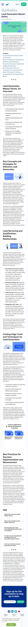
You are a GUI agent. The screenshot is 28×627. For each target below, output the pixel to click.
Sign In (17, 4)
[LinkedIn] (12, 611)
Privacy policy (6, 615)
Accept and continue (11, 624)
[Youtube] (19, 611)
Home (2, 9)
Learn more (4, 621)
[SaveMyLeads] (7, 4)
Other (13, 9)
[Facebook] (9, 611)
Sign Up (23, 4)
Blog (8, 9)
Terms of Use (14, 615)
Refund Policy (22, 615)
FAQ (5, 76)
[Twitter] (16, 611)
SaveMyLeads (6, 565)
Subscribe (20, 601)
